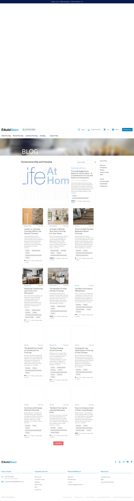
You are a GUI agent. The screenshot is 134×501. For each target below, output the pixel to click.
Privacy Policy (67, 497)
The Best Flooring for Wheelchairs (84, 289)
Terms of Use (79, 497)
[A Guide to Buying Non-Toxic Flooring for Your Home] (58, 218)
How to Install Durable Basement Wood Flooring (84, 231)
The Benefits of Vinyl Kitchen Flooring (58, 289)
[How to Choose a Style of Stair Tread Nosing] (83, 388)
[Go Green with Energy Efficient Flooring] (32, 388)
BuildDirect (85, 180)
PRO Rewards (127, 129)
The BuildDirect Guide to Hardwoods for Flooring (33, 350)
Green (52, 253)
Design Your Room (95, 129)
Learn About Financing (107, 482)
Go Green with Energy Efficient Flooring (33, 409)
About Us (70, 477)
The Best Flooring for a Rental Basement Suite (58, 410)
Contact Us (38, 489)
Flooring (63, 250)
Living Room (103, 167)
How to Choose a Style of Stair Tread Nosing (84, 409)
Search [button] (83, 129)
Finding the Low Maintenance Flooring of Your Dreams (84, 350)
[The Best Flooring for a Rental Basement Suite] (58, 388)
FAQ (36, 487)
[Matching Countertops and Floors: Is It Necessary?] (32, 278)
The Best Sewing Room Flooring (56, 349)
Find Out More (75, 1)
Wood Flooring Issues (82, 255)
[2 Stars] (73, 200)
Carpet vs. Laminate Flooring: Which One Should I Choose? (32, 231)
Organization (103, 183)
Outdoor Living (104, 172)
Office (101, 174)
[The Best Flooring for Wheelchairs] (83, 268)
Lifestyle (78, 311)
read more (73, 193)
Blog (102, 479)
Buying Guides (53, 226)
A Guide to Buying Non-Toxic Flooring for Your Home (57, 231)
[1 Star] (71, 200)
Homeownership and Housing (78, 168)
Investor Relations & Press (75, 484)
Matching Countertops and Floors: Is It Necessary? (33, 290)
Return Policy (38, 484)
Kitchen (102, 170)
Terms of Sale (90, 497)
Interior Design (104, 181)
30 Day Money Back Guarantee (123, 497)
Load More (58, 443)
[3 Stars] (74, 200)
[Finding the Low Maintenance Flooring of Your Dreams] (83, 337)
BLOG (30, 151)
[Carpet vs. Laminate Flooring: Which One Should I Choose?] (32, 217)
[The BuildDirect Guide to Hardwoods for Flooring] (32, 337)
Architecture (103, 186)
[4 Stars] (75, 200)
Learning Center (105, 477)
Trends (102, 179)
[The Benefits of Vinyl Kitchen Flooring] (58, 278)
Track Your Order (39, 479)
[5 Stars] (76, 200)
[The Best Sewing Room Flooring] (58, 328)
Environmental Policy (103, 497)
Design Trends (27, 226)
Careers (70, 482)
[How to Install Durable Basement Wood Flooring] (83, 218)
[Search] (95, 162)
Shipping (37, 482)
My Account (38, 477)
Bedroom (102, 165)
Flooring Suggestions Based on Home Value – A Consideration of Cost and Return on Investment (82, 174)
